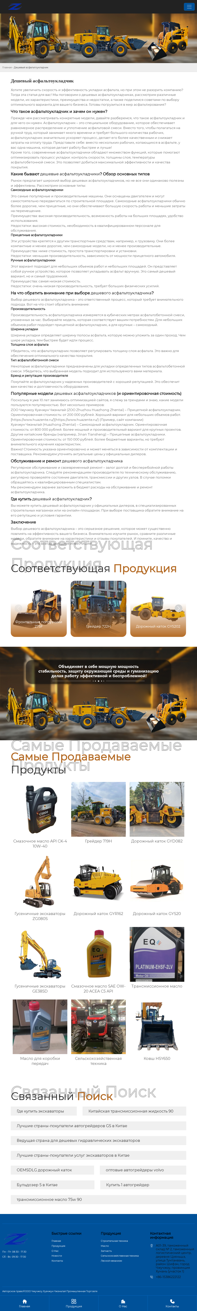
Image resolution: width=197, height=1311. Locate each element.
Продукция (58, 1245)
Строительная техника (114, 1240)
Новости (57, 1255)
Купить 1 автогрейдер (127, 1185)
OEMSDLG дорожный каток (44, 1170)
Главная (7, 67)
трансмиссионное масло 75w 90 (49, 1199)
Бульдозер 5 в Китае (37, 1185)
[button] (178, 608)
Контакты (57, 1260)
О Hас (55, 1250)
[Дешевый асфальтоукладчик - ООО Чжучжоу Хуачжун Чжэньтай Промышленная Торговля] (15, 7)
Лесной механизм (111, 1260)
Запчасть (106, 1250)
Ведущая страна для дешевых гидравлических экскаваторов (78, 1140)
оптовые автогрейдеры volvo (135, 1170)
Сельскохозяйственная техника (120, 1255)
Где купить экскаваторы (40, 1111)
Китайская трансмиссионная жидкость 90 (130, 1111)
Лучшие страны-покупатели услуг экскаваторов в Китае (73, 1155)
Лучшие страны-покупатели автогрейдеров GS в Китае (72, 1126)
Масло (105, 1245)
